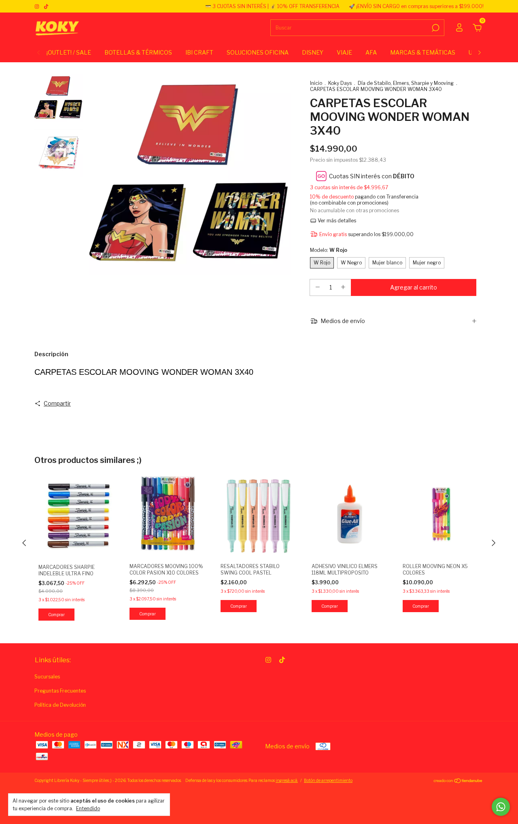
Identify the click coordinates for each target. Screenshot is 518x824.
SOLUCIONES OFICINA (258, 52)
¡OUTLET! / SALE (69, 52)
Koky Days (340, 83)
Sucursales (47, 677)
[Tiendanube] (458, 781)
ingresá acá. (287, 780)
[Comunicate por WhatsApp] (501, 807)
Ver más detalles (336, 221)
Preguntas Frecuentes (60, 691)
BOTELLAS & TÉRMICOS (138, 52)
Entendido (88, 808)
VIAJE (344, 52)
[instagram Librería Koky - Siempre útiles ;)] (37, 6)
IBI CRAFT (199, 52)
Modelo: (328, 250)
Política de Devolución (60, 705)
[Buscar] (434, 28)
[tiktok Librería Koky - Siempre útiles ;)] (46, 6)
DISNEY (312, 52)
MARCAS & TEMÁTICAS (422, 52)
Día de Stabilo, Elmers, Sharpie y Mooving (406, 83)
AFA (371, 52)
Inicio (316, 83)
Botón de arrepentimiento (328, 780)
